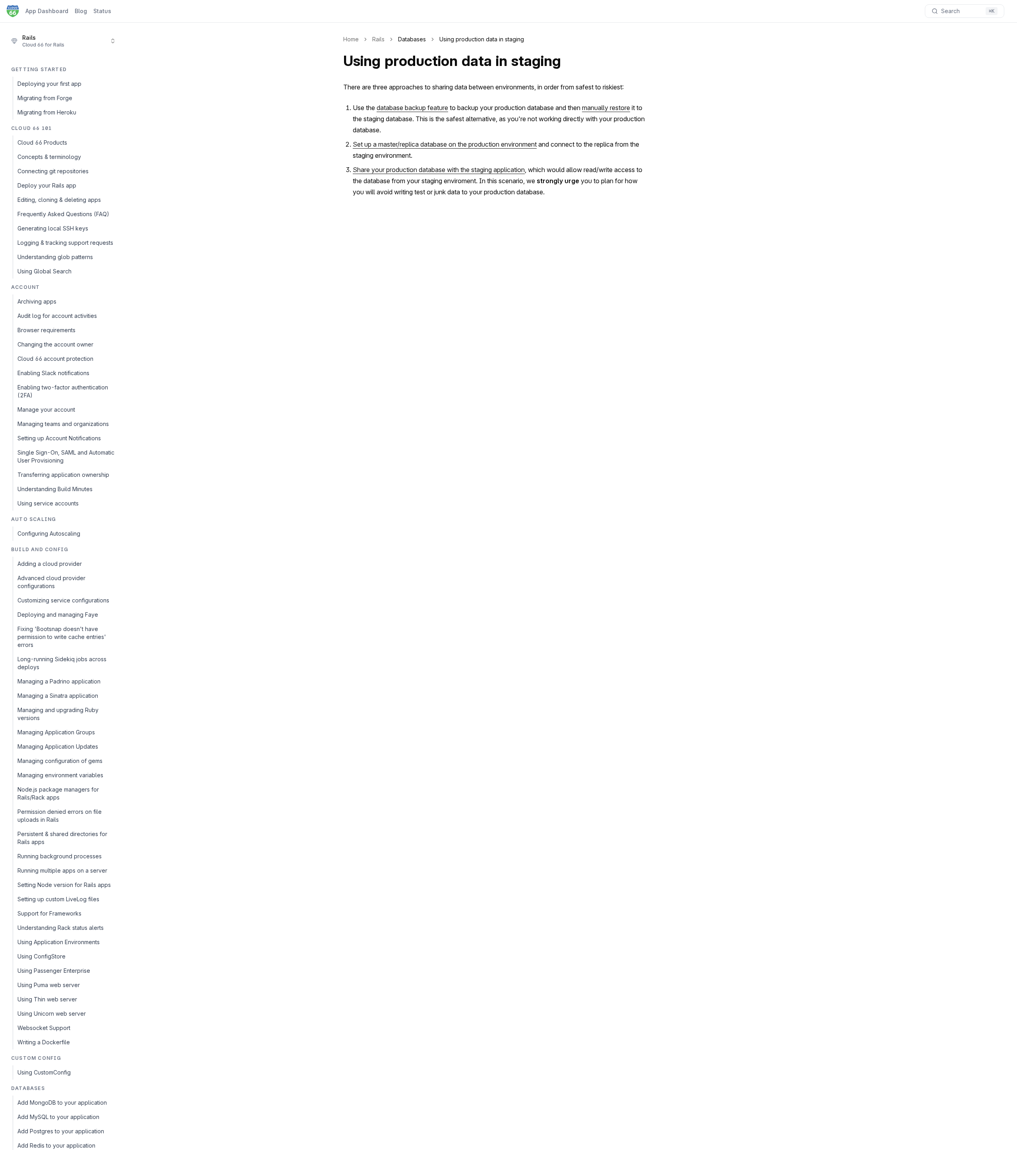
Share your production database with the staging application (439, 170)
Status (102, 11)
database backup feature (412, 108)
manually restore (606, 108)
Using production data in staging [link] (481, 39)
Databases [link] (412, 39)
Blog (81, 11)
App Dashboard (46, 11)
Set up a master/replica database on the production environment (445, 144)
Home (351, 39)
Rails (378, 39)
